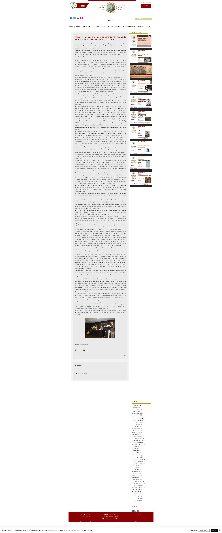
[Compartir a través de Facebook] (75, 350)
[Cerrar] (220, 530)
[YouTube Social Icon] (78, 18)
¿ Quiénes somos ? (85, 514)
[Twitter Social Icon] (74, 18)
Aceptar (214, 530)
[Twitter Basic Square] (135, 511)
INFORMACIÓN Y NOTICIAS (81, 344)
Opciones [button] (194, 530)
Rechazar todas (203, 530)
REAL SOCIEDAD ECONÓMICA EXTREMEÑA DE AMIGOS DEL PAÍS (110, 517)
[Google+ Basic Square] (138, 511)
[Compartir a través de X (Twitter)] (79, 350)
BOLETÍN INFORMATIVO (146, 3)
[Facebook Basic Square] (133, 511)
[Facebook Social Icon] (71, 18)
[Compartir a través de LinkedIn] (84, 350)
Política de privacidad (87, 530)
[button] (78, 27)
